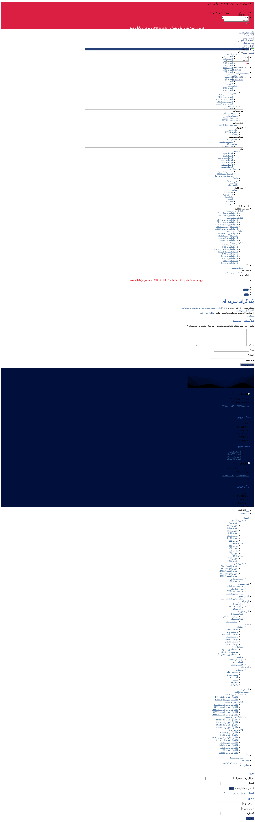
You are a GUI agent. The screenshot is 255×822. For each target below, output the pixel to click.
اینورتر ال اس (232, 54)
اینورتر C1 (229, 79)
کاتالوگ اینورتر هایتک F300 (228, 215)
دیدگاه (250, 345)
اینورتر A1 (229, 81)
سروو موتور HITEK (230, 120)
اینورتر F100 (228, 88)
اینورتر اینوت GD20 (225, 97)
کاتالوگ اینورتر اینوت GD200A (226, 224)
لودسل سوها (228, 153)
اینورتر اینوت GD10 (225, 95)
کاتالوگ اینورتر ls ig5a (229, 256)
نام (252, 350)
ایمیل (251, 355)
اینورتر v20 (228, 108)
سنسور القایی (227, 192)
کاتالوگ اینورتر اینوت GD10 (227, 220)
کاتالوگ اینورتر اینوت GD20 (227, 222)
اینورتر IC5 (228, 56)
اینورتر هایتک (233, 86)
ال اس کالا (244, 206)
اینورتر (240, 52)
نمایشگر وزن (233, 169)
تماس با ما (244, 275)
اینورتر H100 (228, 70)
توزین (241, 149)
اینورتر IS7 (228, 72)
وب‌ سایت (249, 360)
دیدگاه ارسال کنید (207, 313)
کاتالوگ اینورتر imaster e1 (228, 236)
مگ (247, 265)
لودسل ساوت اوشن (225, 158)
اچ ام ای (239, 127)
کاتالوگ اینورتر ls (236, 243)
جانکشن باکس (232, 185)
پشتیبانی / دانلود (242, 208)
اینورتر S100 (228, 65)
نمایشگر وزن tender (225, 174)
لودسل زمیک (228, 156)
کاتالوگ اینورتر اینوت (235, 218)
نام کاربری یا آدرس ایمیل (242, 778)
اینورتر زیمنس (232, 106)
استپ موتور (238, 123)
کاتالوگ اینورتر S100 (230, 254)
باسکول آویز (233, 183)
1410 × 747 (222, 308)
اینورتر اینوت (233, 93)
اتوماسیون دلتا (232, 144)
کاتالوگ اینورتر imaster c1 (228, 240)
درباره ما (245, 270)
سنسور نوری (228, 195)
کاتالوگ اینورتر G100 (230, 247)
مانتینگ (235, 178)
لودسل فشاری (227, 167)
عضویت (250, 818)
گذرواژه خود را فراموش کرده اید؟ (239, 793)
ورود (231, 788)
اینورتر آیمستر (232, 74)
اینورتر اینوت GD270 (225, 102)
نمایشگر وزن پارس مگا (224, 176)
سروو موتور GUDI (230, 118)
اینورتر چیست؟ (237, 268)
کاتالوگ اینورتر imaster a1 (228, 238)
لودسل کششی (227, 165)
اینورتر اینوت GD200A (224, 99)
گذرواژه (249, 783)
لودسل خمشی (227, 162)
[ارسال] (247, 23)
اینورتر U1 (229, 77)
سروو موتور (238, 111)
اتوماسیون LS (232, 139)
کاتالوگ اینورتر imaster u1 (228, 234)
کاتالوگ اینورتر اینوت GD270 (227, 227)
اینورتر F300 (228, 90)
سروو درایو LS (232, 116)
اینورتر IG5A (228, 61)
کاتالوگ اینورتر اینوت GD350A (226, 229)
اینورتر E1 (229, 84)
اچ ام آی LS (233, 130)
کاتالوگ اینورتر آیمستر (234, 231)
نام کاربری (248, 803)
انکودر (230, 199)
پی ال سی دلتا (227, 146)
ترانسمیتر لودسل (231, 181)
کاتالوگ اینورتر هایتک (235, 211)
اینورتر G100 (228, 63)
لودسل (235, 151)
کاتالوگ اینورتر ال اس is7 (228, 252)
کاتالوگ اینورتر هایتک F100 (228, 213)
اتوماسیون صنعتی (235, 137)
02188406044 (237, 80)
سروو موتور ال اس (230, 113)
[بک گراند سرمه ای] (245, 310)
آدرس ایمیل (248, 808)
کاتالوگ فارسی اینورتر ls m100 (226, 249)
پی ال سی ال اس (226, 142)
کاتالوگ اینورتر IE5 (230, 261)
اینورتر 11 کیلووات (233, 459)
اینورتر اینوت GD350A (224, 104)
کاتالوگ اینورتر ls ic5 (230, 258)
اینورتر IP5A (228, 68)
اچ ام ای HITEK (231, 132)
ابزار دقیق (239, 187)
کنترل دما (229, 197)
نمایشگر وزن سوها (225, 171)
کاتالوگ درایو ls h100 (230, 245)
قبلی (250, 315)
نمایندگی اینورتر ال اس (234, 273)
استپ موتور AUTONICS (228, 125)
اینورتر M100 (228, 59)
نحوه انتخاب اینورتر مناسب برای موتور (198, 308)
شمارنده (229, 201)
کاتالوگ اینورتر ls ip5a (229, 263)
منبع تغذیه (229, 204)
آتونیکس (234, 190)
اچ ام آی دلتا (233, 134)
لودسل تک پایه (227, 160)
